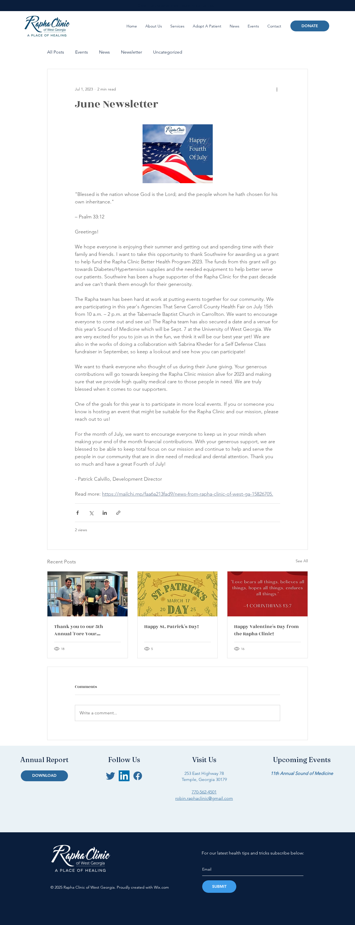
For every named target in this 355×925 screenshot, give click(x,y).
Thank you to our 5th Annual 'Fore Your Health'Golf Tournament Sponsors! (82, 630)
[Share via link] (118, 512)
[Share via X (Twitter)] (91, 512)
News (104, 52)
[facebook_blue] (137, 775)
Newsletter (131, 52)
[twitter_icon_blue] (110, 775)
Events (81, 52)
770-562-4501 (204, 792)
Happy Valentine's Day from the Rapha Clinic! (266, 630)
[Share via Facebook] (77, 512)
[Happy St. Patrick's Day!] (178, 593)
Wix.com (161, 887)
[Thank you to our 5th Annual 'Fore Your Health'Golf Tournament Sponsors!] (87, 593)
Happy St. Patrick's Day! (171, 626)
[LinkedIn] (124, 775)
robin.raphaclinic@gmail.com (204, 798)
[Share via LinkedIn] (104, 512)
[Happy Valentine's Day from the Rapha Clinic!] (267, 593)
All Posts (55, 52)
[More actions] (276, 89)
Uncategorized (167, 52)
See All (302, 560)
